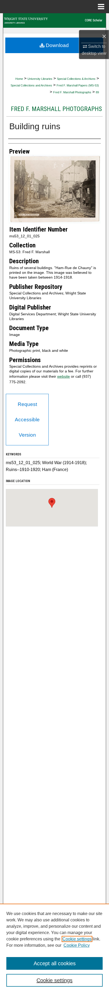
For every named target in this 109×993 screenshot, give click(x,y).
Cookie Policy (76, 945)
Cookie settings (77, 939)
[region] (54, 948)
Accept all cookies (55, 963)
